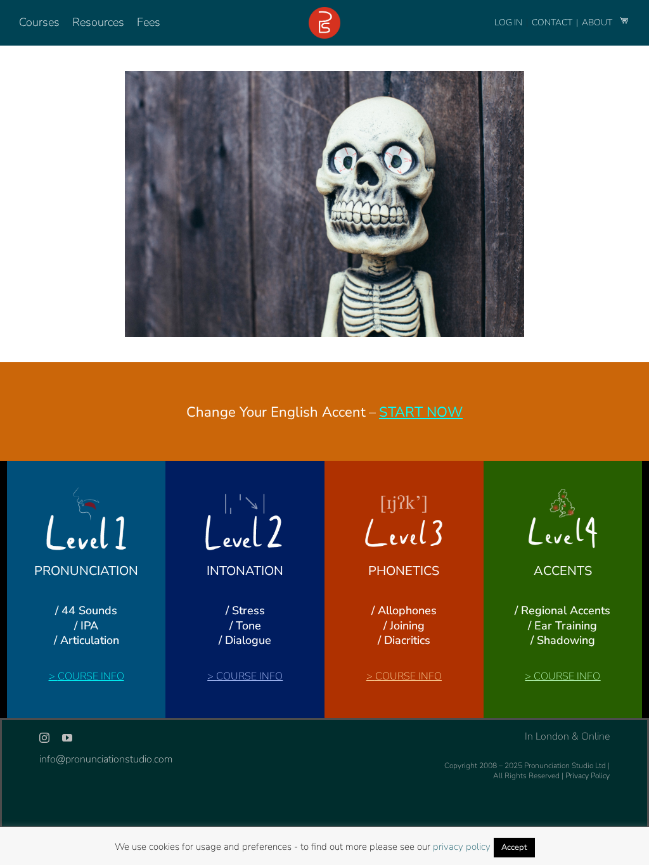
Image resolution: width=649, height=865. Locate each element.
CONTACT (553, 22)
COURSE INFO (91, 676)
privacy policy (462, 846)
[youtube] (67, 738)
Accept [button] (514, 847)
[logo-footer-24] (324, 12)
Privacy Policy (587, 776)
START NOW (421, 412)
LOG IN (508, 22)
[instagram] (44, 738)
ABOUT (598, 22)
